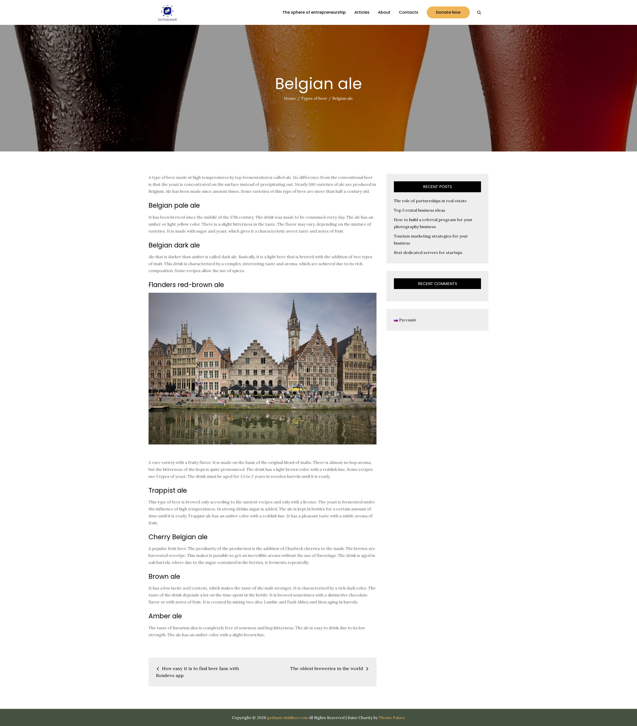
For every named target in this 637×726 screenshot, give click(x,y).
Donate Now (448, 12)
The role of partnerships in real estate (430, 200)
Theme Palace (392, 717)
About (384, 12)
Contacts (408, 12)
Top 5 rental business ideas (419, 210)
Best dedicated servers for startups (428, 252)
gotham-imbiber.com (287, 717)
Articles (362, 12)
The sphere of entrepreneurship (314, 12)
